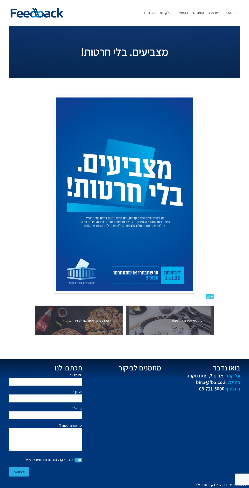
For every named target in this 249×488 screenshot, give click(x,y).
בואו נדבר (149, 13)
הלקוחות (165, 13)
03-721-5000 (219, 388)
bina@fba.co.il (218, 382)
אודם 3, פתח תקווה (213, 375)
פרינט (210, 296)
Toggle (78, 460)
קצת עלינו (214, 13)
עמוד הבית (231, 13)
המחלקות (198, 13)
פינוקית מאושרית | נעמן (187, 320)
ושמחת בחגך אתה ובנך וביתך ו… (90, 320)
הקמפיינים (181, 13)
